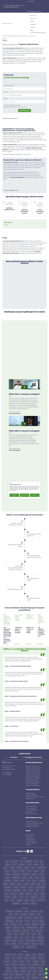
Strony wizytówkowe (31, 810)
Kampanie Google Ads (32, 826)
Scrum (27, 937)
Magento (8, 927)
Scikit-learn (13, 893)
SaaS (33, 934)
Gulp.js (42, 961)
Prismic (9, 934)
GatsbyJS (35, 961)
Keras (36, 877)
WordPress (26, 903)
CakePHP (22, 864)
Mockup (40, 968)
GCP (42, 918)
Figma (22, 961)
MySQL (6, 884)
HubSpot (40, 921)
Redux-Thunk (8, 977)
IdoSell (6, 924)
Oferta (32, 15)
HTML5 (13, 964)
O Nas (32, 21)
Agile (14, 955)
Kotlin (42, 877)
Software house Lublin (32, 783)
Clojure (36, 864)
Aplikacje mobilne (31, 793)
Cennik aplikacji (30, 834)
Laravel (16, 880)
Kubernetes (8, 880)
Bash (41, 861)
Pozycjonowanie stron (32, 821)
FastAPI (22, 871)
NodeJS (12, 884)
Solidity (15, 897)
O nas (6, 225)
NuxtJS (41, 971)
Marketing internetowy (34, 817)
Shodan (42, 893)
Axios (36, 861)
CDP (13, 958)
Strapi (42, 897)
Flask (42, 871)
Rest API (31, 890)
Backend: (24, 858)
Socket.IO (7, 897)
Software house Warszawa (33, 768)
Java (20, 924)
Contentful (32, 914)
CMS (42, 864)
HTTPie (33, 921)
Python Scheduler (40, 887)
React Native (16, 890)
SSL (19, 944)
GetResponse (9, 921)
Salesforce (9, 937)
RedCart (22, 934)
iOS (29, 964)
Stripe (6, 900)
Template (34, 944)
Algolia (26, 911)
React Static (19, 974)
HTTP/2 (27, 921)
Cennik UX (28, 845)
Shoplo (21, 940)
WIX (23, 947)
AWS (41, 911)
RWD (23, 977)
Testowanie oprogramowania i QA (35, 797)
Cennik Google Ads (31, 843)
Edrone (36, 918)
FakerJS (15, 961)
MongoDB (41, 880)
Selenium (28, 893)
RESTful (17, 977)
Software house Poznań (32, 766)
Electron (41, 958)
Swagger (19, 900)
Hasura (7, 877)
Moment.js (9, 971)
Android (21, 955)
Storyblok (25, 944)
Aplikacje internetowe (32, 795)
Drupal (20, 918)
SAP (22, 937)
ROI (28, 934)
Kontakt (32, 27)
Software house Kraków (32, 770)
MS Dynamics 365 (32, 927)
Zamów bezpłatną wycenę (38, 32)
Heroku (7, 964)
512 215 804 (13, 757)
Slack (7, 944)
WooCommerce (31, 947)
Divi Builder (33, 958)
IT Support (14, 924)
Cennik (32, 18)
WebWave (16, 947)
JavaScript (35, 964)
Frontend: (24, 951)
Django (26, 867)
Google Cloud (16, 874)
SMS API (14, 944)
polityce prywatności (21, 107)
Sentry (36, 893)
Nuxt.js (34, 971)
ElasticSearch (41, 867)
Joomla (27, 924)
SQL (27, 897)
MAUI (28, 880)
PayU (38, 884)
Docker (33, 867)
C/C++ (15, 864)
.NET (7, 861)
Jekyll (42, 964)
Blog (31, 30)
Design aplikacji (30, 798)
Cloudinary (23, 914)
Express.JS (15, 871)
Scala (5, 893)
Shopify (14, 940)
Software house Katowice (33, 778)
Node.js (23, 971)
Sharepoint (40, 937)
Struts (12, 900)
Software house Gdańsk (32, 773)
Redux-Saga (42, 974)
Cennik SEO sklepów (31, 841)
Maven (34, 880)
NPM (29, 971)
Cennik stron (29, 836)
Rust (43, 890)
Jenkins (24, 877)
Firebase (36, 871)
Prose (15, 934)
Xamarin (33, 903)
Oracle (19, 884)
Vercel (41, 944)
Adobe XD (7, 955)
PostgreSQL (7, 887)
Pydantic (23, 887)
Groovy (41, 874)
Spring (21, 897)
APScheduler (28, 861)
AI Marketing (18, 911)
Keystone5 (35, 924)
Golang (8, 874)
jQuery (8, 968)
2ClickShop (9, 911)
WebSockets (16, 903)
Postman (15, 887)
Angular (28, 955)
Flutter (28, 961)
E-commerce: (24, 908)
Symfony (32, 900)
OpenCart (25, 931)
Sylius (26, 900)
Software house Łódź (32, 780)
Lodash (43, 924)
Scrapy (21, 893)
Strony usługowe (30, 808)
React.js (28, 974)
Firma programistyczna (34, 762)
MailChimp (16, 927)
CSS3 (26, 958)
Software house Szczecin (33, 775)
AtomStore (34, 911)
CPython (12, 867)
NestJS (16, 971)
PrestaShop (39, 931)
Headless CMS (15, 877)
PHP (44, 884)
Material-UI (32, 968)
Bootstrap (41, 955)
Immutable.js (21, 964)
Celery (29, 864)
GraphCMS (26, 874)
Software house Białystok (33, 785)
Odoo (8, 931)
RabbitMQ (7, 890)
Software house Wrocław (33, 771)
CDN (16, 914)
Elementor (7, 961)
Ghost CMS (19, 921)
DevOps (19, 867)
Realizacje (33, 24)
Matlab (22, 880)
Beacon (8, 864)
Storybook (35, 977)
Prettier (6, 974)
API (21, 861)
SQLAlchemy (34, 897)
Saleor (39, 934)
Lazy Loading (23, 968)
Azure (10, 914)
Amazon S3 (14, 861)
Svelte (42, 977)
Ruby (37, 890)
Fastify (29, 871)
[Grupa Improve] (7, 24)
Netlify (41, 927)
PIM (32, 931)
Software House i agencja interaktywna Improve (13, 36)
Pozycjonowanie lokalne (32, 825)
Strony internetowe (32, 803)
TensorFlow (41, 900)
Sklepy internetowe (31, 806)
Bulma (7, 958)
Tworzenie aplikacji (32, 789)
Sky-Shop (41, 940)
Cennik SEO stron (30, 840)
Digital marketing (10, 918)
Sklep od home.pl (30, 940)
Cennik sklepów (30, 838)
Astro (34, 955)
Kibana (15, 968)
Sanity (16, 937)
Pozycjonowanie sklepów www (34, 823)
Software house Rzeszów (33, 776)
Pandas (26, 884)
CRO (39, 914)
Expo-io (7, 871)
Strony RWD (29, 811)
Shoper (7, 940)
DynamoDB (28, 918)
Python (30, 887)
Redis (24, 890)
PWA (12, 974)
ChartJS (19, 958)
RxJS (28, 977)
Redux (34, 974)
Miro (23, 927)
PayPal (33, 884)
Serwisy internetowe (31, 813)
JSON (30, 877)
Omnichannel (16, 931)
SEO (33, 937)
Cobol (5, 867)
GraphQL (34, 874)
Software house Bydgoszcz (33, 782)
